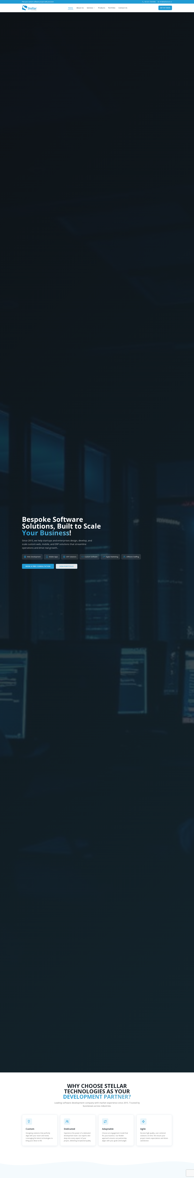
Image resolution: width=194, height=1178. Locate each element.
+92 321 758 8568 (149, 2)
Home (70, 8)
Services (90, 8)
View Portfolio (67, 566)
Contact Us (122, 8)
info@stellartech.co (166, 2)
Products (101, 8)
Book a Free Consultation (38, 566)
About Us (80, 8)
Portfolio (111, 8)
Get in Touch (165, 8)
